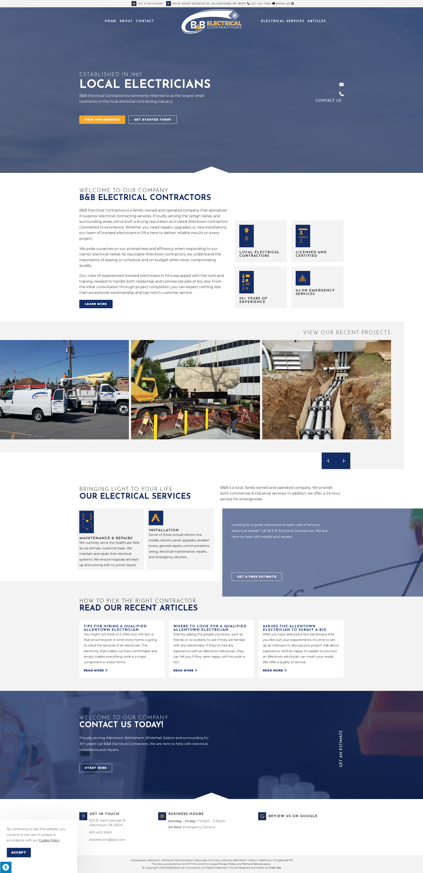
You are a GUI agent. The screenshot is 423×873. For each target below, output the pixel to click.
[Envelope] (341, 84)
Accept (18, 852)
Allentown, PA (209, 3)
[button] (102, 119)
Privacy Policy (227, 863)
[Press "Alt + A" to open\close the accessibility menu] (5, 867)
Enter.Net (275, 867)
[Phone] (341, 94)
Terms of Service (252, 863)
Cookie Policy (49, 840)
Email (282, 3)
